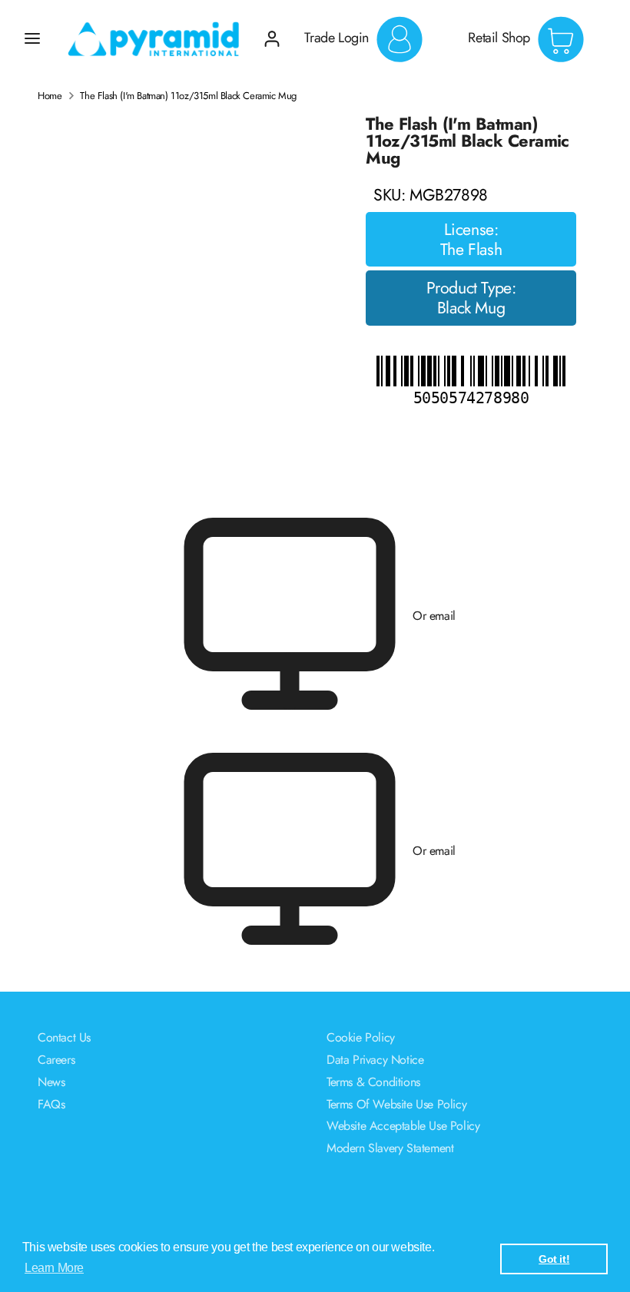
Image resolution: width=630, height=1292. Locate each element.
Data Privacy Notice (375, 1059)
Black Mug (471, 308)
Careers (56, 1059)
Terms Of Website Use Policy (396, 1104)
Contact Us (64, 1037)
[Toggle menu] (32, 38)
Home (49, 96)
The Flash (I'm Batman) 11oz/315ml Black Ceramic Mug (188, 96)
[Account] (272, 32)
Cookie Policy (361, 1037)
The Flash (471, 250)
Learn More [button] (54, 1267)
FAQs (51, 1104)
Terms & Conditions (373, 1082)
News (51, 1082)
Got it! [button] (554, 1259)
